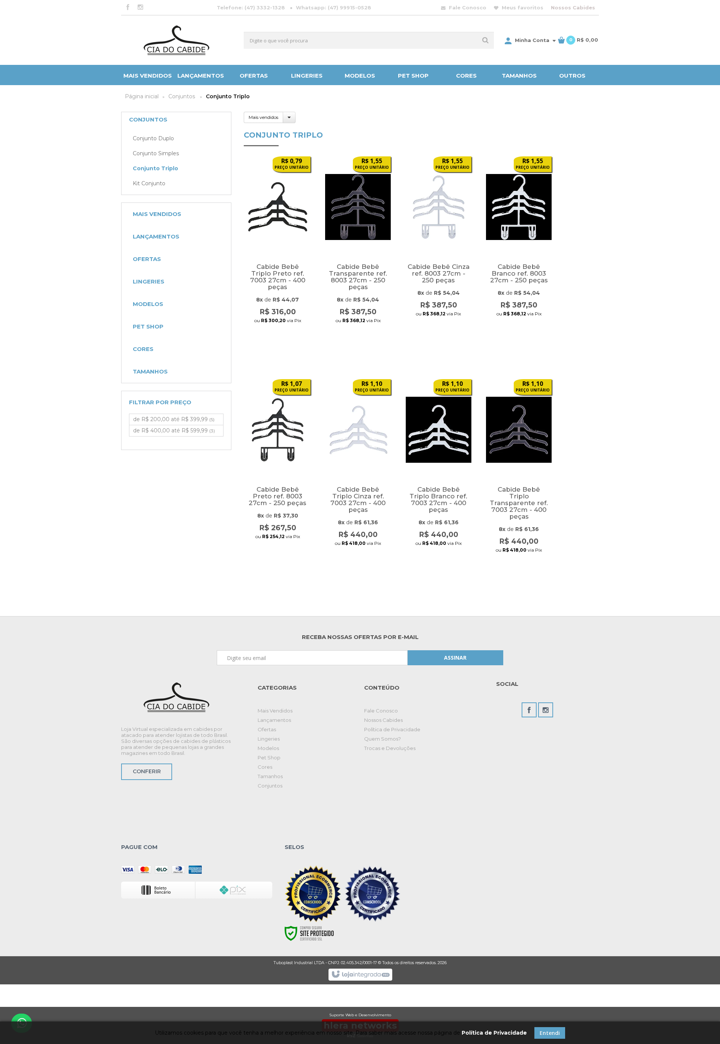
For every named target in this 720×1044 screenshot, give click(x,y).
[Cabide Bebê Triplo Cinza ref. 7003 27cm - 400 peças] (357, 471)
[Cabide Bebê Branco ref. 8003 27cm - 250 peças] (518, 249)
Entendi (550, 1032)
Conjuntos (181, 96)
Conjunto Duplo (153, 138)
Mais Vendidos (275, 711)
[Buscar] (485, 40)
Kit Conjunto (149, 183)
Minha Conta (532, 40)
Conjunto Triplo (155, 168)
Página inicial (142, 96)
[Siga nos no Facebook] (127, 8)
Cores (265, 767)
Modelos (268, 748)
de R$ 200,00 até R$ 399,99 (173, 419)
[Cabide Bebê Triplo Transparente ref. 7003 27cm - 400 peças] (518, 471)
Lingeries (269, 739)
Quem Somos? (382, 739)
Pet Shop (269, 757)
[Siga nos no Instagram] (140, 8)
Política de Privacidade (392, 729)
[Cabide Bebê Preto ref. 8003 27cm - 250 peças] (277, 471)
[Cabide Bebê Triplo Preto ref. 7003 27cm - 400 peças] (277, 249)
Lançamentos (274, 720)
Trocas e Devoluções (390, 748)
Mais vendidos (263, 117)
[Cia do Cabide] (176, 40)
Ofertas (267, 729)
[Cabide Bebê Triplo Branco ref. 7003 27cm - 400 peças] (438, 471)
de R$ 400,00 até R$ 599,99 (174, 430)
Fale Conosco (466, 7)
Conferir (147, 771)
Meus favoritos (521, 7)
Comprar (277, 334)
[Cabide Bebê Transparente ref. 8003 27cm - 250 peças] (357, 249)
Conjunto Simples (156, 153)
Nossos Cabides (573, 7)
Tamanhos (270, 776)
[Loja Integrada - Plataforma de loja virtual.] (360, 975)
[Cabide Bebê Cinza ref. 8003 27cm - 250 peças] (438, 249)
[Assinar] (455, 657)
